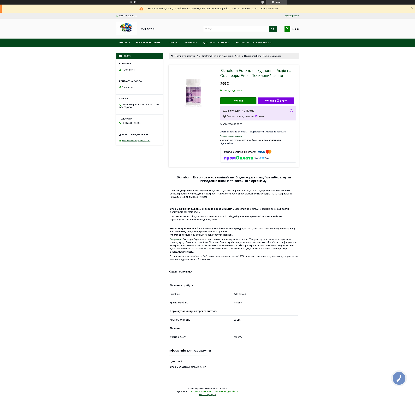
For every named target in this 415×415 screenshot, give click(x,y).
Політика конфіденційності (226, 391)
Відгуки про (176, 239)
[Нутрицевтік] (126, 34)
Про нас (174, 42)
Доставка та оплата (216, 42)
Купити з (270, 100)
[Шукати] (273, 29)
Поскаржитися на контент (200, 391)
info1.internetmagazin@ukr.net (136, 140)
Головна (124, 42)
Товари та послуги (148, 42)
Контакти (191, 42)
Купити (238, 100)
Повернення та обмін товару (253, 42)
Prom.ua (223, 388)
